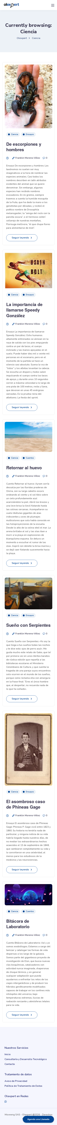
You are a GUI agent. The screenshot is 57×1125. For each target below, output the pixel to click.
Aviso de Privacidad (16, 1081)
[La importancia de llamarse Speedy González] (28, 269)
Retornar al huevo (24, 467)
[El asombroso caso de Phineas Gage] (28, 748)
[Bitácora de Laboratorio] (28, 893)
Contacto (10, 1064)
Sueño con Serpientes (28, 625)
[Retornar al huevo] (28, 435)
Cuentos (30, 457)
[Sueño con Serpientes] (28, 592)
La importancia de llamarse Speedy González (24, 310)
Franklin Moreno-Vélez (27, 158)
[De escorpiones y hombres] (28, 95)
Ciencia (14, 134)
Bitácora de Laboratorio (17, 924)
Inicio (7, 1054)
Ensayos (30, 134)
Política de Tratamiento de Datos (23, 1086)
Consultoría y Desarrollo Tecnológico (26, 1059)
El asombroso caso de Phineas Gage (25, 804)
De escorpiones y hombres (23, 147)
